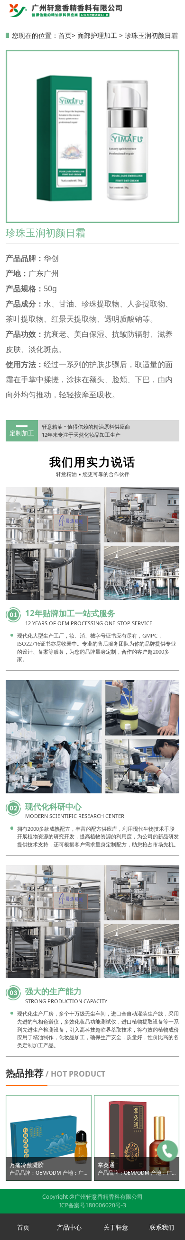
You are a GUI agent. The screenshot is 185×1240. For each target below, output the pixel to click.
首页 (65, 35)
